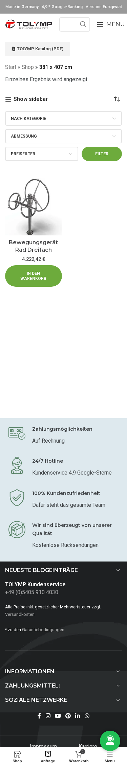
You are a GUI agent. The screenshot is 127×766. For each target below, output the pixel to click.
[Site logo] (28, 24)
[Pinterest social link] (68, 716)
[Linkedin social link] (77, 716)
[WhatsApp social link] (86, 716)
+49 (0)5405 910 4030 (31, 592)
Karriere (88, 746)
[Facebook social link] (39, 716)
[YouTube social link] (57, 716)
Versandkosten (20, 614)
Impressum (44, 746)
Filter (101, 153)
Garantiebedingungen (43, 629)
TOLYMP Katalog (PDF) (40, 48)
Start (10, 67)
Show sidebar (31, 99)
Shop (28, 67)
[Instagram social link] (47, 716)
